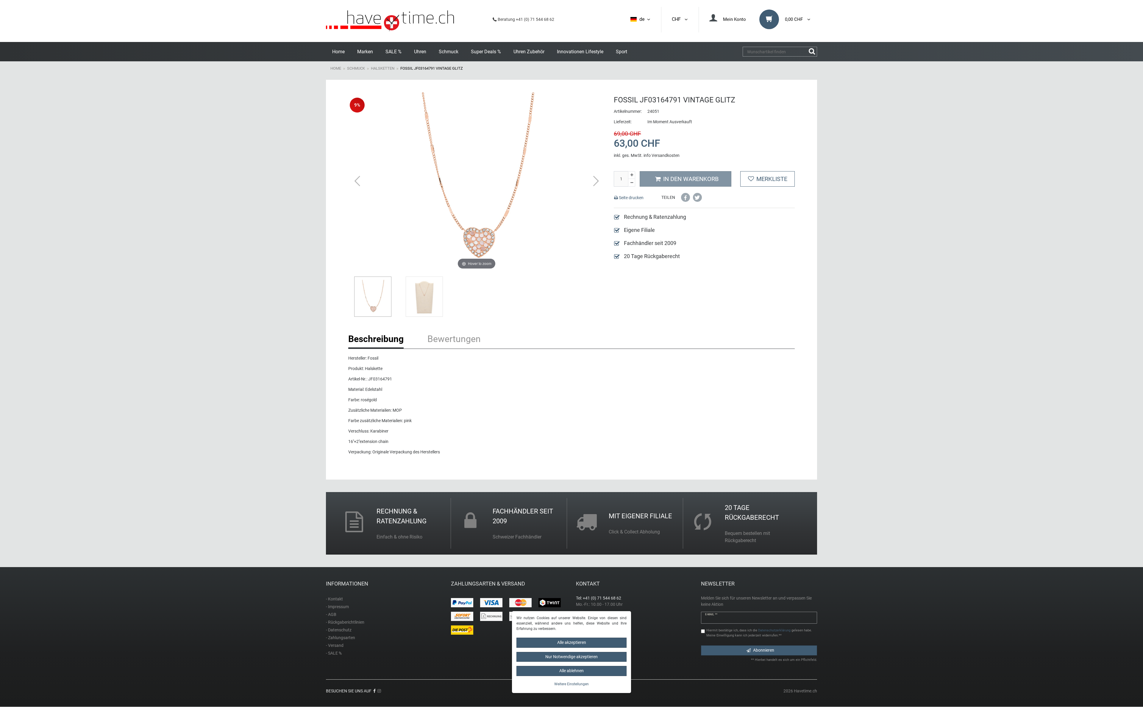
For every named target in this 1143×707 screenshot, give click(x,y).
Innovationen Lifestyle (580, 51)
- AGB (331, 614)
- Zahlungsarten (340, 637)
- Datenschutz (339, 630)
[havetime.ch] (390, 21)
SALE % (393, 51)
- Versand (334, 645)
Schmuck (448, 51)
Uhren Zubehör (528, 51)
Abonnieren (763, 650)
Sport (621, 51)
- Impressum (337, 606)
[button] (685, 197)
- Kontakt (334, 599)
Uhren (420, 51)
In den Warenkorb (691, 178)
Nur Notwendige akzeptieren (571, 656)
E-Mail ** (711, 614)
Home (338, 51)
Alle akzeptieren (571, 642)
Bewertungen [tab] (454, 339)
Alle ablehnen (571, 670)
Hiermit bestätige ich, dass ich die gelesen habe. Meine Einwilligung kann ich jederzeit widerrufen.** (759, 632)
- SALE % (334, 653)
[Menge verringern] (631, 183)
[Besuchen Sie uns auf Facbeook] (374, 691)
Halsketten (382, 68)
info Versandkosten (662, 155)
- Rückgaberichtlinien (345, 622)
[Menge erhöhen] (631, 175)
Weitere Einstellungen (571, 684)
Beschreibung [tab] (376, 339)
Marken (365, 51)
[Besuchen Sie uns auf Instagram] (379, 691)
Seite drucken (631, 197)
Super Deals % (486, 51)
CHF (677, 19)
